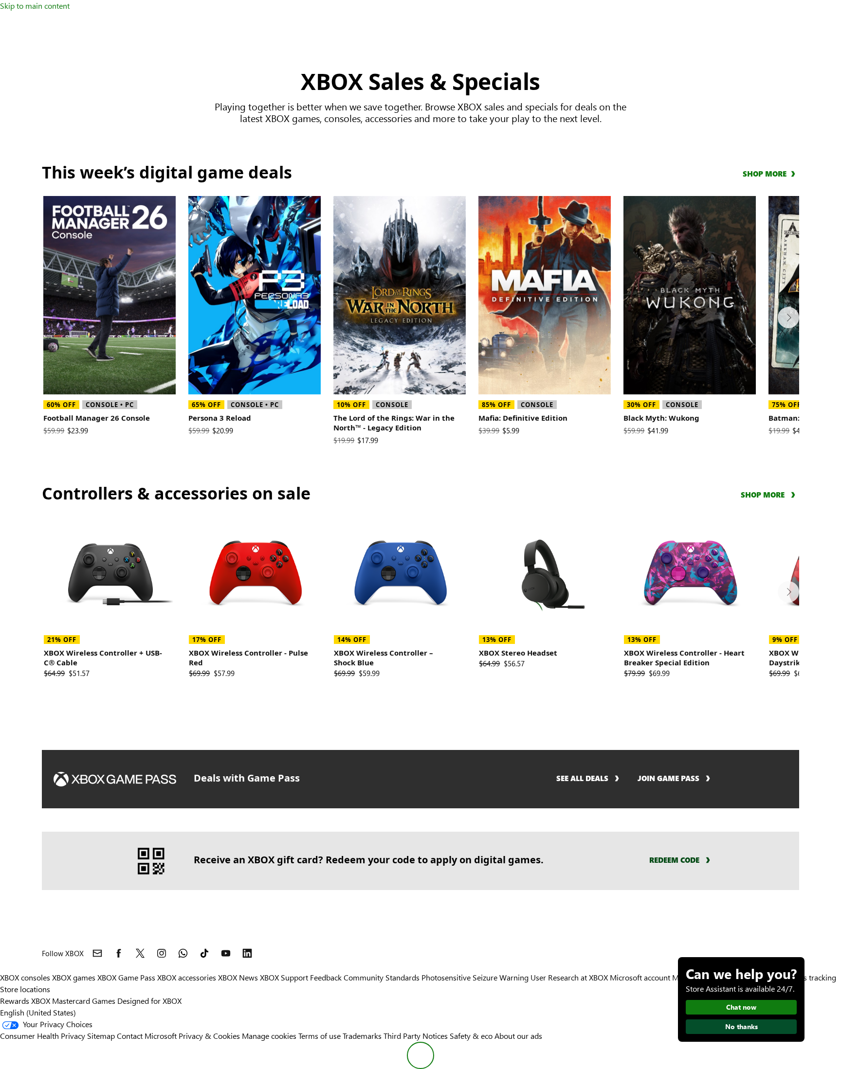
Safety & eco (471, 1036)
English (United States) (38, 1012)
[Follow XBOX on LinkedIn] (247, 953)
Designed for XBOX (149, 1001)
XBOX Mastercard (60, 1001)
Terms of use (319, 1036)
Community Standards (382, 977)
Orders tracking (810, 977)
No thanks (741, 1026)
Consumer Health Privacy (42, 1036)
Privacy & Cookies (209, 1036)
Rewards (14, 1001)
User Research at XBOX (570, 977)
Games (103, 1001)
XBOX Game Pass (126, 977)
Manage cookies (269, 1036)
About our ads (518, 1036)
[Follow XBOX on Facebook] (119, 953)
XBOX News (238, 977)
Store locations (25, 989)
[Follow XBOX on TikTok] (204, 953)
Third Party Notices (416, 1036)
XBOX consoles (25, 977)
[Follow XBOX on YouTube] (226, 953)
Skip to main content (35, 5)
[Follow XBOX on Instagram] (161, 953)
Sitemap (101, 1036)
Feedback (326, 977)
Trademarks (362, 1036)
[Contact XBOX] (97, 953)
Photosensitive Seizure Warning (475, 977)
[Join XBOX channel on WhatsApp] (183, 953)
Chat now (741, 1007)
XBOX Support (284, 977)
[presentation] (788, 317)
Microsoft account (640, 977)
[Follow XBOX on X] (140, 953)
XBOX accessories (186, 977)
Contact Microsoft (147, 1036)
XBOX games (73, 977)
